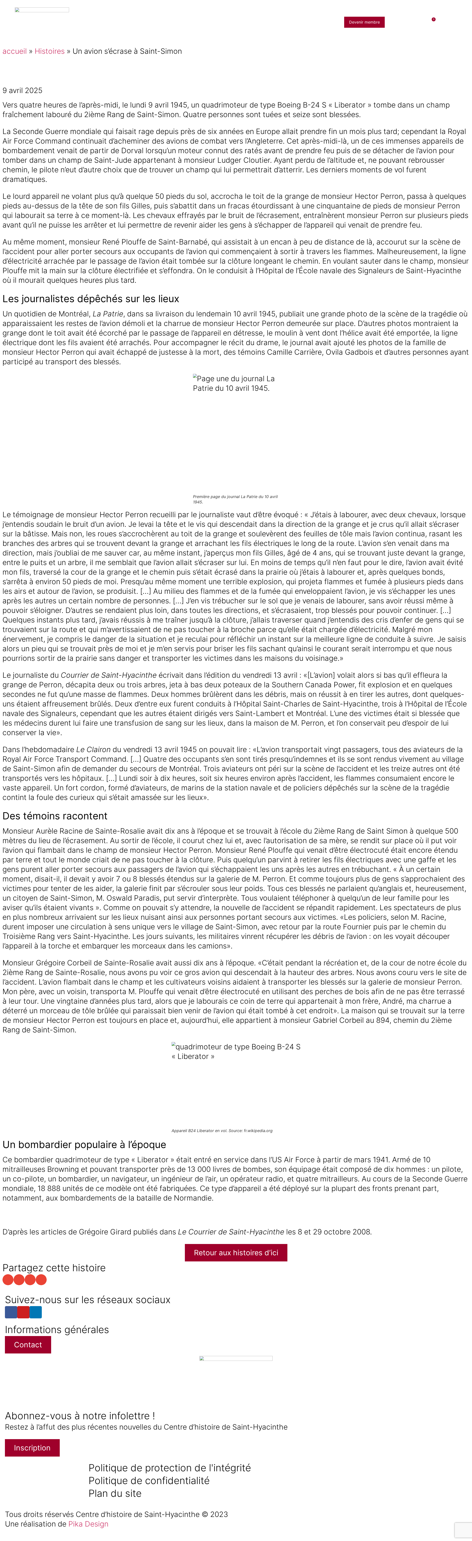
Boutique (280, 22)
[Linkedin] (36, 1312)
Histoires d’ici (189, 22)
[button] (8, 1279)
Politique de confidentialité (149, 1480)
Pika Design (88, 1523)
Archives (221, 22)
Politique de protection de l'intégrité (169, 1468)
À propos (157, 22)
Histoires (50, 51)
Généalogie (251, 22)
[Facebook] (11, 1312)
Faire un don (312, 22)
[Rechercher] (401, 22)
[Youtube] (23, 1312)
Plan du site (115, 1493)
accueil (14, 51)
